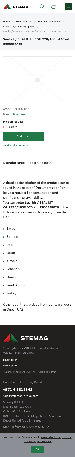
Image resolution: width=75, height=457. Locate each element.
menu (68, 6)
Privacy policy (10, 360)
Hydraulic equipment (49, 21)
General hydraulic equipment (19, 26)
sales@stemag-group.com (20, 396)
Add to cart (24, 136)
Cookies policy (10, 365)
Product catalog (23, 21)
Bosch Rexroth (21, 114)
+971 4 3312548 (17, 390)
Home (6, 21)
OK (37, 449)
